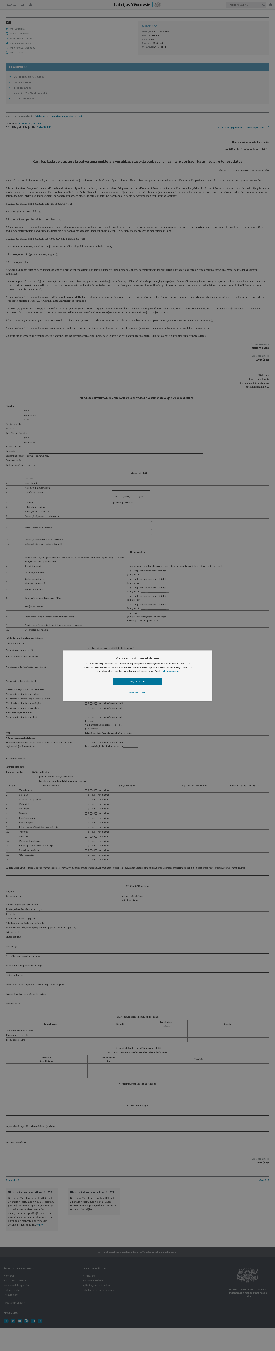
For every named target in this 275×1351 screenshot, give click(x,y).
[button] (137, 693)
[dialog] (137, 675)
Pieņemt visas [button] (137, 681)
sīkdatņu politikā (170, 671)
